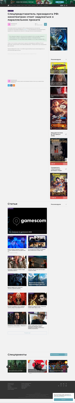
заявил (25, 29)
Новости (11, 10)
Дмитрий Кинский (14, 23)
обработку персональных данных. (62, 396)
